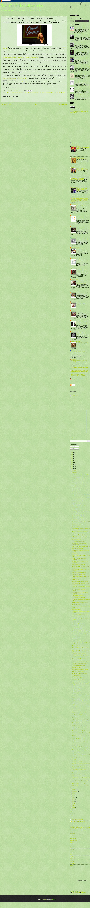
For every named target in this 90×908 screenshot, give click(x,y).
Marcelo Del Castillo (75, 204)
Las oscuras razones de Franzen (78, 597)
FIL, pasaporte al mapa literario (78, 541)
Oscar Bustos (73, 350)
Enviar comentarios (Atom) (12, 107)
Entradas (73, 446)
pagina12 (71, 842)
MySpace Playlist (76, 892)
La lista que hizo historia (77, 761)
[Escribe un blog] (28, 90)
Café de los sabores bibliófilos (77, 819)
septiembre (74, 791)
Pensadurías (73, 331)
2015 (72, 462)
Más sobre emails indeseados (77, 595)
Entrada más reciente (7, 104)
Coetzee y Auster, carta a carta (78, 524)
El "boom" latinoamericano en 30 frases (79, 783)
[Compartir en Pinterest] (31, 90)
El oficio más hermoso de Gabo (78, 515)
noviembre (74, 472)
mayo (73, 799)
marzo (73, 803)
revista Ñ (71, 835)
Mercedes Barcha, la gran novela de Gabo (80, 669)
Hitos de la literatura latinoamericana (79, 673)
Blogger (53, 899)
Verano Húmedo (78, 87)
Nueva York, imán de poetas (77, 548)
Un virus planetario (76, 645)
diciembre (74, 470)
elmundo (71, 856)
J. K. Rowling (5, 47)
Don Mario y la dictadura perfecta (78, 564)
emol (71, 847)
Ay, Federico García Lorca (77, 686)
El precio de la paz (79, 259)
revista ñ (71, 836)
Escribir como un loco (75, 157)
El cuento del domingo (76, 539)
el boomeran (72, 863)
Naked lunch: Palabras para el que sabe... (80, 602)
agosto (73, 793)
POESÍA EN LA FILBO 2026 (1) (82, 158)
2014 (72, 464)
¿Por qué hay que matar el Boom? (78, 730)
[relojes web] (73, 394)
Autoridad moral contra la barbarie (79, 653)
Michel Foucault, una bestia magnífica (79, 712)
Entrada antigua (62, 104)
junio (73, 797)
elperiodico (72, 852)
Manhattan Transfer (76, 757)
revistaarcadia (72, 833)
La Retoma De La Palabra (76, 258)
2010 (72, 811)
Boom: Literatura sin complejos (78, 671)
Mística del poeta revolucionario (78, 628)
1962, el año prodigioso (76, 675)
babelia (71, 865)
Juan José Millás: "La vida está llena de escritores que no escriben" (81, 189)
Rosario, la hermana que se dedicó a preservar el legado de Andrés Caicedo (82, 169)
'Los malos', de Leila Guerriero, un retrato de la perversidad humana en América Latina (82, 282)
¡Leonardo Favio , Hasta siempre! (78, 679)
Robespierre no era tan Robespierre (79, 572)
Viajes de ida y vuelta (76, 717)
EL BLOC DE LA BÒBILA (75, 146)
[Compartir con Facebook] (30, 90)
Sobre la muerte (75, 638)
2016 (72, 460)
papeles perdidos (73, 840)
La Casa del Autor (74, 187)
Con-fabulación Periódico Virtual (77, 178)
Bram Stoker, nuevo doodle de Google (79, 725)
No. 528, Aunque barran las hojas (77, 179)
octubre (74, 789)
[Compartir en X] (29, 90)
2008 (72, 815)
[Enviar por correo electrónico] (27, 90)
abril (73, 801)
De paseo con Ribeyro (76, 667)
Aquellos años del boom (76, 752)
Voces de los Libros (75, 268)
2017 (72, 458)
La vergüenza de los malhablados (78, 574)
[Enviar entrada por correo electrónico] (25, 90)
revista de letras (73, 838)
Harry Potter (24, 81)
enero (73, 807)
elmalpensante (72, 858)
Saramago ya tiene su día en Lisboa (79, 640)
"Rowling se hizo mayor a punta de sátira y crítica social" (15, 78)
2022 (72, 452)
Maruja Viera (74, 759)
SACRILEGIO (73, 359)
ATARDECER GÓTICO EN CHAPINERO (78, 351)
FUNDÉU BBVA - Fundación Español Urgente (79, 367)
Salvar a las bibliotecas (76, 681)
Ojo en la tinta (73, 215)
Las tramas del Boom (76, 636)
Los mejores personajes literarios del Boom (80, 661)
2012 (72, 468)
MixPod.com (83, 892)
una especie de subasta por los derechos (17, 77)
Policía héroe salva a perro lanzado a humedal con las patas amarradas (82, 323)
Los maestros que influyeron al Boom (79, 663)
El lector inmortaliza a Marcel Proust (79, 517)
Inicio (35, 104)
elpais (71, 854)
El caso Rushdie (75, 553)
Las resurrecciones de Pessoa (80, 94)
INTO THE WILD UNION (75, 341)
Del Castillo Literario (22, 6)
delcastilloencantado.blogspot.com (78, 821)
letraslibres (72, 843)
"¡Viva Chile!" (74, 519)
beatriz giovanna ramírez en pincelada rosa (79, 198)
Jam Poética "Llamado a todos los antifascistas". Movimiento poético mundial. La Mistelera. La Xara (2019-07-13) (80, 200)
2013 (72, 466)
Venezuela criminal (75, 579)
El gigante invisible (75, 526)
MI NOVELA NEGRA (75, 247)
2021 (72, 454)
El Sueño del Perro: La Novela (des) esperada (79, 320)
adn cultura (72, 867)
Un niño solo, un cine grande (77, 744)
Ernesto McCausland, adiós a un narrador (80, 581)
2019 (72, 456)
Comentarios (73, 448)
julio (73, 795)
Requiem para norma (76, 604)
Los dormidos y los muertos (81, 205)
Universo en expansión (76, 616)
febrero (74, 805)
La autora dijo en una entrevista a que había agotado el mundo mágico (20, 57)
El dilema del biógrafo (76, 609)
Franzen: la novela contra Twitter (78, 534)
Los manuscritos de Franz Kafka (78, 665)
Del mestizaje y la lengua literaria (78, 677)
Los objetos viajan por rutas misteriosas (80, 614)
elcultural (72, 861)
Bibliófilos (73, 167)
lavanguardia (72, 845)
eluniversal (72, 849)
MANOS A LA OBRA (74, 279)
